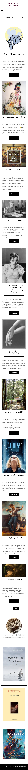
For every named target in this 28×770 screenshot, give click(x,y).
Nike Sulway (14, 3)
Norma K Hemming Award (14, 54)
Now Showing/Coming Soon (14, 117)
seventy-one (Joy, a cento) (14, 475)
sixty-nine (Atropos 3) (14, 580)
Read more (14, 75)
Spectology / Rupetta (14, 170)
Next (16, 608)
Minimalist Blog (22, 766)
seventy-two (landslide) (14, 412)
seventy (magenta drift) (14, 538)
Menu (25, 10)
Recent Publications (14, 220)
